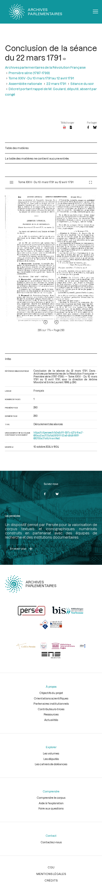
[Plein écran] (90, 182)
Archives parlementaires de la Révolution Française (45, 67)
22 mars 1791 (56, 83)
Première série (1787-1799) (29, 73)
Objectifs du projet (51, 692)
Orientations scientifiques (51, 698)
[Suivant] (56, 322)
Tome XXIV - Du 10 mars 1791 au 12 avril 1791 (41, 78)
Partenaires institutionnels (51, 703)
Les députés (51, 758)
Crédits (51, 880)
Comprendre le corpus (51, 797)
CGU (51, 867)
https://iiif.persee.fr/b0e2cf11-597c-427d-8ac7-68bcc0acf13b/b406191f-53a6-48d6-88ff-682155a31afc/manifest (58, 435)
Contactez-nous (51, 842)
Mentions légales (51, 873)
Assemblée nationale (25, 83)
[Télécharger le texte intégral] (71, 127)
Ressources (51, 714)
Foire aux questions (51, 808)
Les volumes (51, 753)
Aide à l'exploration (51, 803)
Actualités (51, 719)
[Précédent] (45, 322)
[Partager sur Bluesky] (95, 127)
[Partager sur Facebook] (88, 127)
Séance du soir (82, 83)
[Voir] (64, 57)
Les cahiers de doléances (51, 764)
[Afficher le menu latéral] (11, 182)
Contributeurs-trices (51, 709)
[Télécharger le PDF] (64, 127)
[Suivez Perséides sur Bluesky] (57, 494)
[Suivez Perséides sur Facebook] (44, 494)
